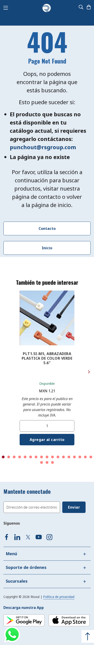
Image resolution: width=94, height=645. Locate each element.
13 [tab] (69, 457)
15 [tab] (79, 457)
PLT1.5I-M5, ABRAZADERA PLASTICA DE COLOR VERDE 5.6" (47, 358)
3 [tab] (14, 457)
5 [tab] (25, 457)
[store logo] (47, 8)
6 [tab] (30, 457)
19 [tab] (47, 462)
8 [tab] (41, 457)
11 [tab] (58, 457)
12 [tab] (63, 457)
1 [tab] (3, 457)
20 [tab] (52, 462)
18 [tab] (41, 462)
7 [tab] (36, 457)
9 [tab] (47, 457)
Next (89, 372)
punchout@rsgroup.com (43, 147)
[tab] (47, 553)
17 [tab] (90, 457)
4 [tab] (19, 457)
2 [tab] (8, 457)
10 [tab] (52, 457)
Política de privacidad (58, 597)
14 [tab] (74, 457)
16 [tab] (85, 457)
